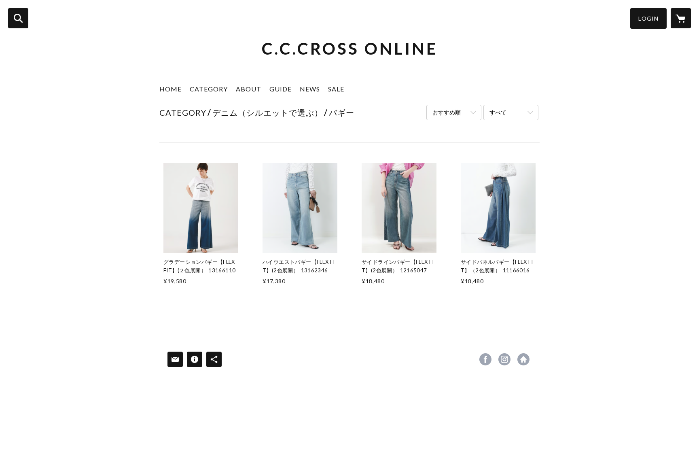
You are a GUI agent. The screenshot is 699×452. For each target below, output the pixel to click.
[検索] (18, 18)
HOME (170, 89)
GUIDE (280, 89)
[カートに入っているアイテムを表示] (681, 18)
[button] (648, 18)
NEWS (310, 89)
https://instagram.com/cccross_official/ (504, 359)
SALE (336, 89)
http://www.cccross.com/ (523, 359)
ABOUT (248, 89)
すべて (497, 112)
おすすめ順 (446, 112)
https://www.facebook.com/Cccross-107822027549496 (485, 359)
